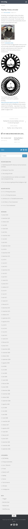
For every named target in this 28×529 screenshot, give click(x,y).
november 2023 (6, 235)
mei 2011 (4, 294)
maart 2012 (5, 280)
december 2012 (6, 270)
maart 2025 (5, 228)
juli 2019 (4, 249)
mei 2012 (4, 273)
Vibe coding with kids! (7, 173)
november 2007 (6, 421)
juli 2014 (4, 259)
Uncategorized (5, 489)
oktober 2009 (5, 356)
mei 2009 (4, 373)
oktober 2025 (5, 221)
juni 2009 (4, 369)
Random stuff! (5, 472)
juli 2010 (4, 325)
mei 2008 (4, 411)
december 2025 (6, 218)
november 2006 (6, 445)
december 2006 (6, 442)
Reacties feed (5, 505)
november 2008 (6, 394)
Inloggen (4, 498)
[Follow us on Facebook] (26, 150)
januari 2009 (5, 387)
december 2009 (6, 349)
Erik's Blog (4, 2)
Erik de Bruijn (7, 12)
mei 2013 (4, 263)
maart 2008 (5, 418)
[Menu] (26, 2)
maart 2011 (5, 301)
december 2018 (6, 252)
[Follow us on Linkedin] (23, 150)
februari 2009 (5, 383)
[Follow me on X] (21, 150)
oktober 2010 (5, 314)
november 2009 (6, 352)
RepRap (3, 5)
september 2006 (6, 449)
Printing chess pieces (11, 191)
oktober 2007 (5, 425)
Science (4, 479)
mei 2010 (4, 332)
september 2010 (6, 318)
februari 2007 (5, 435)
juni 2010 (4, 328)
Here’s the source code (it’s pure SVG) (10, 102)
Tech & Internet (6, 482)
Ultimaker (4, 486)
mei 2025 (4, 225)
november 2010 (6, 311)
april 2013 (4, 266)
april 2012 (4, 277)
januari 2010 (5, 345)
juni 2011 (4, 290)
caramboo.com (5, 198)
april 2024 (4, 232)
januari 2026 (5, 215)
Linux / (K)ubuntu (6, 465)
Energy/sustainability (7, 461)
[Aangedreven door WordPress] (12, 519)
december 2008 (6, 390)
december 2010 (6, 307)
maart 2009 (5, 380)
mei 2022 (4, 239)
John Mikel (4, 202)
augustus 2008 (5, 404)
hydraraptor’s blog (9, 42)
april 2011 (4, 297)
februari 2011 (5, 304)
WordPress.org (5, 509)
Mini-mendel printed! (6, 138)
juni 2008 (4, 407)
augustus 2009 (5, 363)
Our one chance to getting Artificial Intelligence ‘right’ (14, 182)
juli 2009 (4, 366)
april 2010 (4, 335)
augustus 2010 (5, 321)
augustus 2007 (5, 428)
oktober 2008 (5, 397)
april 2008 (4, 414)
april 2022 (4, 242)
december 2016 (6, 256)
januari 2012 (5, 283)
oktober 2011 (5, 287)
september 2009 (6, 359)
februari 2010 (5, 342)
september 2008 (6, 400)
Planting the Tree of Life (8, 170)
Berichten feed (5, 502)
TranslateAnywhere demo (17, 198)
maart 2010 (5, 338)
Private (4, 468)
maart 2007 (5, 431)
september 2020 (6, 246)
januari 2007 (5, 438)
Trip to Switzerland (13, 202)
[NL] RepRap (5, 458)
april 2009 (4, 376)
